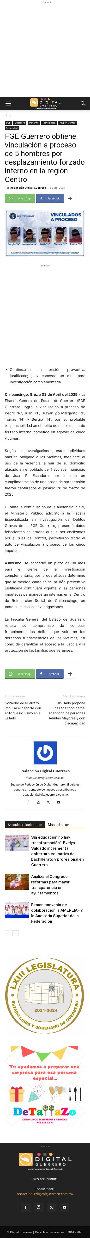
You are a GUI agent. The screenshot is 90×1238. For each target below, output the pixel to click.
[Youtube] (60, 802)
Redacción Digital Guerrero (28, 187)
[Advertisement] (45, 50)
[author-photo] (45, 764)
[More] (70, 198)
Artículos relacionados (25, 825)
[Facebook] (30, 802)
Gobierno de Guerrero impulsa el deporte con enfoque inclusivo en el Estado (23, 710)
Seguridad (12, 128)
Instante (34, 122)
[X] (50, 802)
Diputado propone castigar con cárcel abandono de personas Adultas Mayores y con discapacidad (67, 713)
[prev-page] (8, 933)
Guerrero (20, 122)
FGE (7, 115)
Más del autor (58, 825)
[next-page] (15, 933)
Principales (49, 122)
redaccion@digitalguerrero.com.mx (45, 1194)
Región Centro (68, 122)
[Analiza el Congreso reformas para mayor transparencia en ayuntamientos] (17, 882)
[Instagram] (40, 802)
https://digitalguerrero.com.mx (45, 778)
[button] (8, 103)
